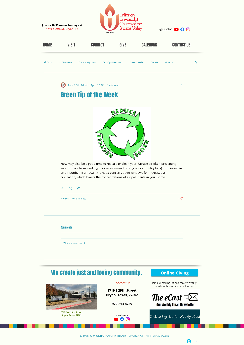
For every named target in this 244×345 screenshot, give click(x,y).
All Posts (48, 62)
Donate (154, 62)
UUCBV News (65, 62)
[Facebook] (182, 29)
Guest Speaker (137, 62)
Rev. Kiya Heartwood (113, 62)
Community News (87, 62)
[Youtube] (176, 29)
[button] (195, 62)
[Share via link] (78, 188)
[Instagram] (188, 29)
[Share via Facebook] (62, 188)
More (167, 62)
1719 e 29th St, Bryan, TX (62, 29)
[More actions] (181, 85)
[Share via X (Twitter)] (70, 188)
